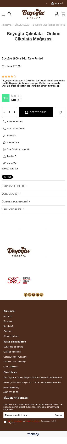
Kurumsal (7, 321)
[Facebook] (26, 295)
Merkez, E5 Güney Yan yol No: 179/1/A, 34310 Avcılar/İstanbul (32, 382)
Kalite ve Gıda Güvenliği (14, 361)
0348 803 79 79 (10, 392)
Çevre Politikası (10, 367)
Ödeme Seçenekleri (15, 201)
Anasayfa (7, 316)
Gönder (58, 415)
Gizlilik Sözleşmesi (12, 352)
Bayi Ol (59, 3)
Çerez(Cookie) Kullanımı (14, 357)
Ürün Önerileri (12, 209)
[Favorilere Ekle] (59, 112)
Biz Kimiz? (8, 326)
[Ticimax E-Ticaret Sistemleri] (33, 434)
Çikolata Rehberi (11, 336)
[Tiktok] (41, 295)
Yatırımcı (7, 331)
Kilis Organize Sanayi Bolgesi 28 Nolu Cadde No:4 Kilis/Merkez (33, 377)
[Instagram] (30, 295)
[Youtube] (34, 295)
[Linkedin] (38, 295)
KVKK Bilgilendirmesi (13, 347)
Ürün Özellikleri (13, 186)
